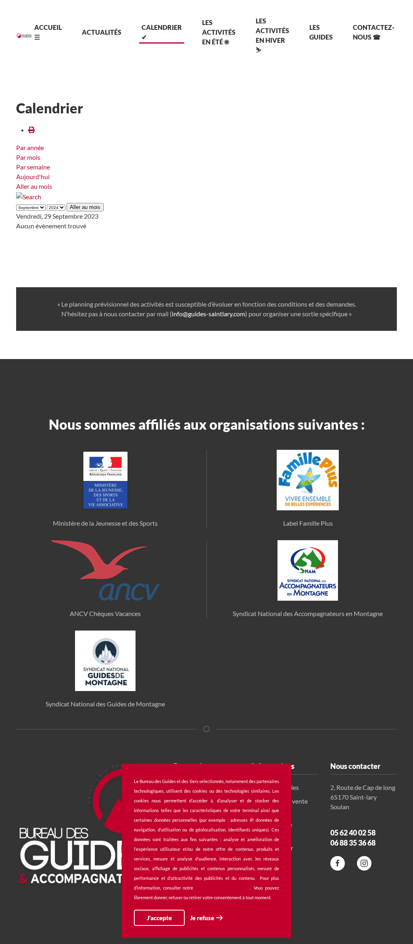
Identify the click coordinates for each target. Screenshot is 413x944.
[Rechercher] (28, 196)
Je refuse (202, 917)
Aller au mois (34, 186)
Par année (30, 147)
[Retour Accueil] (24, 35)
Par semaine (33, 167)
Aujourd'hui (33, 176)
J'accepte (159, 917)
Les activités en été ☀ (219, 32)
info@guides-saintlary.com (208, 313)
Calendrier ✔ (162, 32)
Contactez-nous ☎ (373, 32)
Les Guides (321, 32)
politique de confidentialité (222, 887)
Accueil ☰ (48, 32)
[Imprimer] (31, 130)
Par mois (28, 157)
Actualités (101, 32)
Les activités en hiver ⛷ (272, 35)
